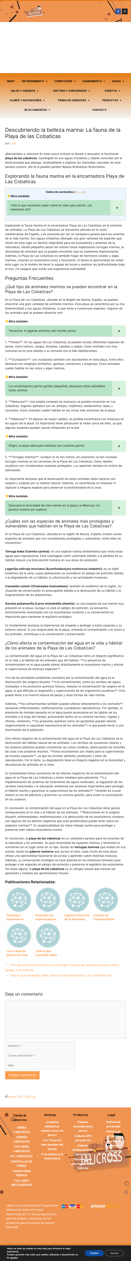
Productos (110, 100)
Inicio (10, 81)
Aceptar (94, 1253)
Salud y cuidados (23, 90)
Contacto (99, 109)
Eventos (111, 90)
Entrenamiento (33, 81)
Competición (63, 81)
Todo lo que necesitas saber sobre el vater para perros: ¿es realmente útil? (61, 975)
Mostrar (79, 192)
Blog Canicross (36, 109)
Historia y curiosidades (70, 90)
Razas (116, 81)
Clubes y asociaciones (25, 100)
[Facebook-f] (118, 11)
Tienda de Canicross (71, 100)
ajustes (13, 1257)
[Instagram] (125, 11)
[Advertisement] (65, 47)
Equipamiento (92, 81)
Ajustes (114, 1253)
